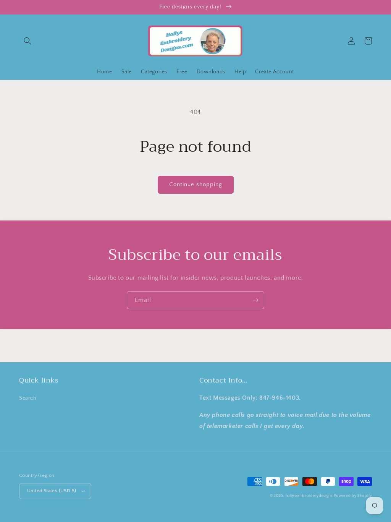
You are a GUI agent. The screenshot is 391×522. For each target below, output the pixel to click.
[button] (27, 40)
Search (28, 398)
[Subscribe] (255, 300)
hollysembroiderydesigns (309, 496)
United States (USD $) (51, 490)
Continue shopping (195, 184)
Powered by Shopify (353, 496)
